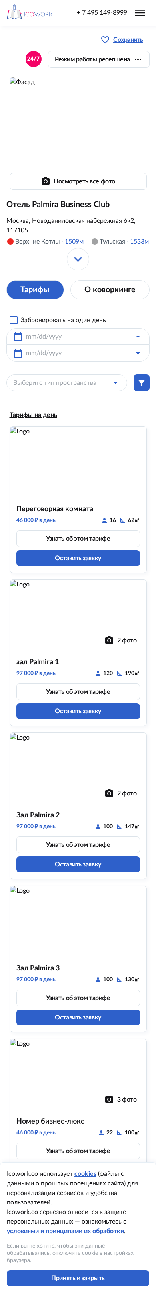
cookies (85, 1174)
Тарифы (35, 290)
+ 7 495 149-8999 (102, 13)
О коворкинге (110, 290)
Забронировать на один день (63, 320)
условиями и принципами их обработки (65, 1231)
